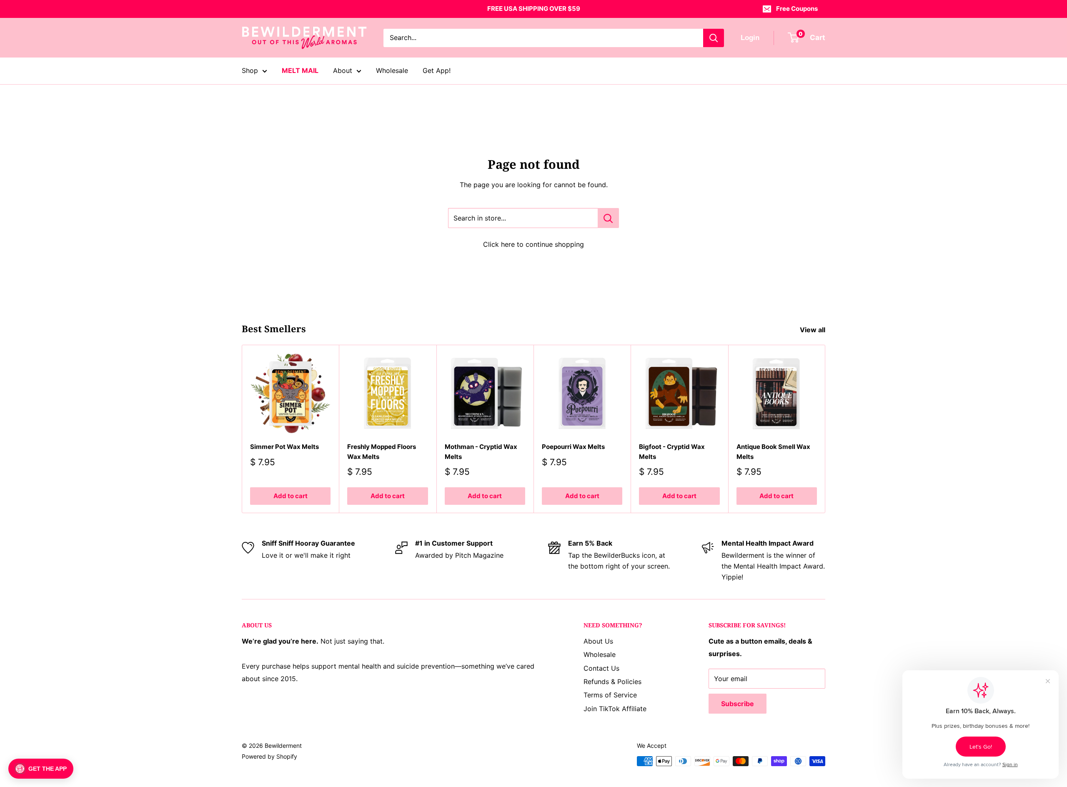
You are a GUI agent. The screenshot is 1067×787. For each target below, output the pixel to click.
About (342, 70)
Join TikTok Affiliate (615, 708)
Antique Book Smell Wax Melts (773, 451)
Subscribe (737, 703)
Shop (250, 70)
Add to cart (290, 496)
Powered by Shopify (269, 756)
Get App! (437, 70)
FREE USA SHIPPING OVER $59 (533, 9)
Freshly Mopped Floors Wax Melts (381, 451)
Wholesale (392, 70)
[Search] (713, 38)
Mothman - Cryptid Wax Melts (481, 451)
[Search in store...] (608, 218)
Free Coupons (797, 9)
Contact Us (601, 668)
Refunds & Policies (612, 681)
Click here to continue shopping (533, 244)
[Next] (825, 429)
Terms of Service (610, 695)
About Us (598, 641)
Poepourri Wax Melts (573, 447)
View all (813, 330)
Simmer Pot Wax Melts (284, 447)
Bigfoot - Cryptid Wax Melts (672, 451)
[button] (40, 769)
